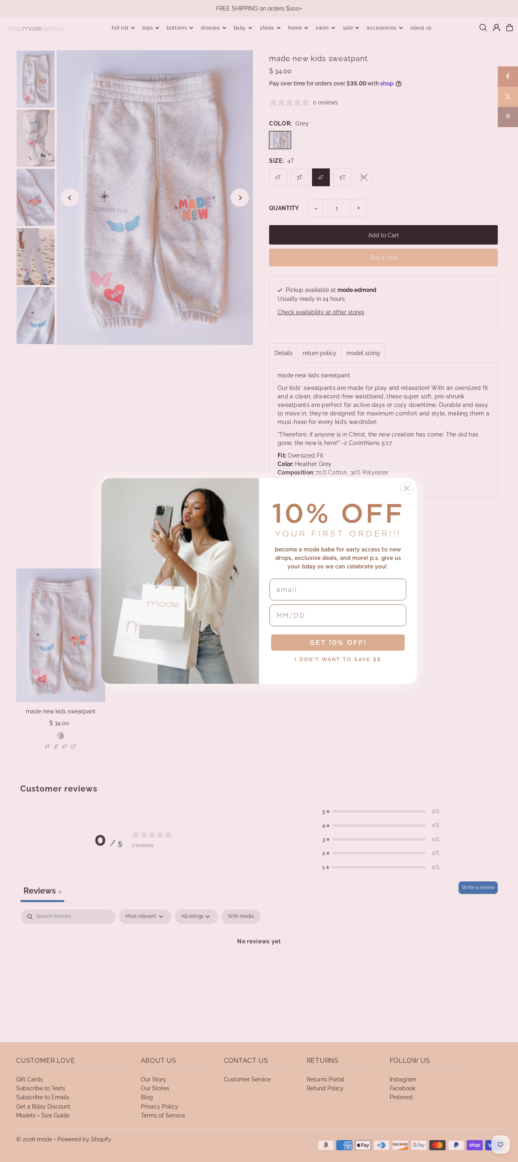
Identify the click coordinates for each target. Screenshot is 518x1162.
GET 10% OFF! (338, 642)
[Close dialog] (407, 488)
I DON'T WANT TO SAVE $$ (338, 659)
